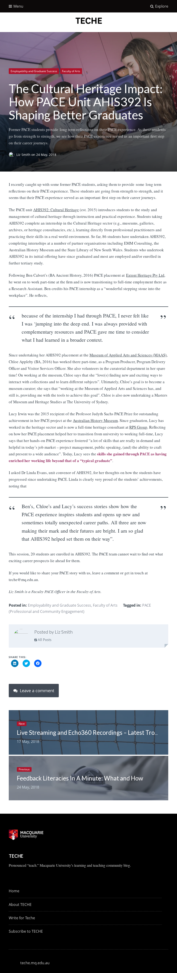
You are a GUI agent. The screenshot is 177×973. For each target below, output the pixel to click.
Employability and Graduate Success (34, 71)
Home (14, 890)
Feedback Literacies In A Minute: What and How (80, 778)
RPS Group (138, 427)
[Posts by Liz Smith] (21, 636)
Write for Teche (22, 917)
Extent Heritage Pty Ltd (145, 275)
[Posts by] (12, 154)
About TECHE (20, 904)
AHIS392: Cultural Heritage (56, 209)
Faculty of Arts (71, 71)
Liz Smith (23, 154)
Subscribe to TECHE (26, 931)
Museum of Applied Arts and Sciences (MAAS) (128, 355)
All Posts (44, 639)
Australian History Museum (95, 420)
